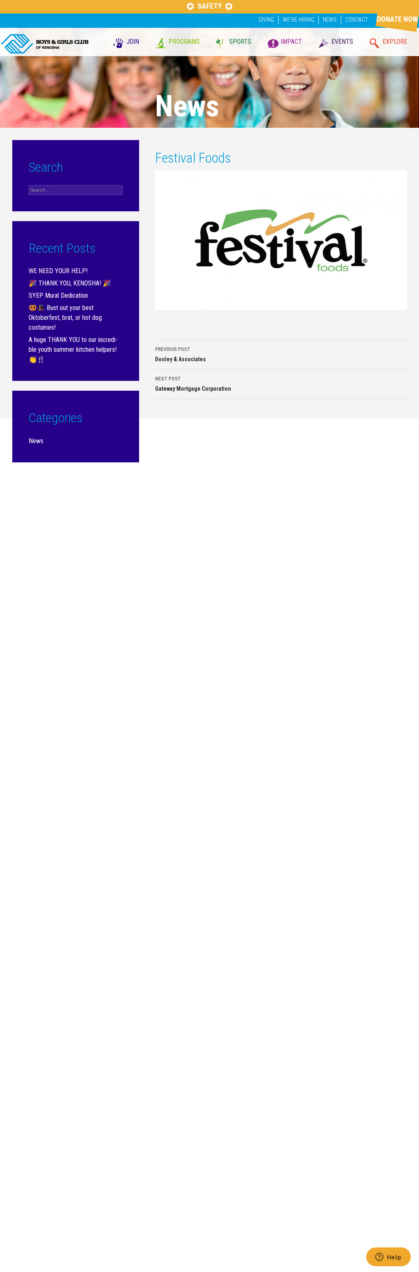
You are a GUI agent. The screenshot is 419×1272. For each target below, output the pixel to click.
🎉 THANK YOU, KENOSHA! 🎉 (70, 283)
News (330, 19)
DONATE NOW (397, 19)
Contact (356, 19)
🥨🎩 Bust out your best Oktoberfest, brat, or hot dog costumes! (65, 317)
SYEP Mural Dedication (58, 295)
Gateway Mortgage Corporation (193, 384)
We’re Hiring (298, 19)
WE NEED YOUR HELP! (58, 271)
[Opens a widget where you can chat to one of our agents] (388, 1257)
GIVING (266, 19)
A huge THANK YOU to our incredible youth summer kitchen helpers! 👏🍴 (73, 349)
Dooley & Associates (180, 354)
